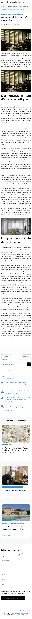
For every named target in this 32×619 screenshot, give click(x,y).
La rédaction (6, 24)
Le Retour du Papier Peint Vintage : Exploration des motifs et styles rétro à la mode (15, 450)
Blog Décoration (6, 14)
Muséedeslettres (16, 2)
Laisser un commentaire (8, 26)
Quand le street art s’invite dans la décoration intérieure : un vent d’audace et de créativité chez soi (18, 385)
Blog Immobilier (7, 523)
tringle (29, 274)
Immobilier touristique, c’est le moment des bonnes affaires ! (13, 528)
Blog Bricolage (7, 487)
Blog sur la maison (17, 14)
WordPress (21, 616)
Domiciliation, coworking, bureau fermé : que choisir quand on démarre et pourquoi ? (17, 399)
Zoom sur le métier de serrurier (14, 490)
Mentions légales (25, 610)
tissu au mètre (6, 193)
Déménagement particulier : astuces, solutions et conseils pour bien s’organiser (16, 408)
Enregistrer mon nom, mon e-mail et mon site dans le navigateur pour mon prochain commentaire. (15, 592)
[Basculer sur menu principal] (2, 2)
